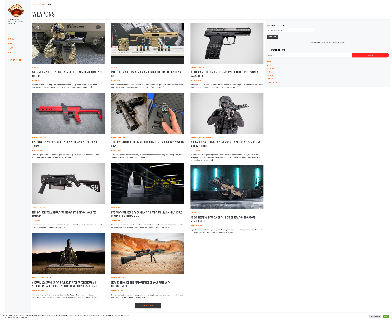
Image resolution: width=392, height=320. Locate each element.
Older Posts (147, 305)
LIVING (10, 43)
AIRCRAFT (35, 277)
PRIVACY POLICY (272, 82)
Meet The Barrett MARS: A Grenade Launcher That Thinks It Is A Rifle (146, 74)
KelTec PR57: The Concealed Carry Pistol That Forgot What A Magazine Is (224, 74)
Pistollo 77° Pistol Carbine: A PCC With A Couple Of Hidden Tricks (64, 144)
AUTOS (10, 30)
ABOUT (269, 65)
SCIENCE (10, 48)
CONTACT (270, 72)
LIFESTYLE (11, 39)
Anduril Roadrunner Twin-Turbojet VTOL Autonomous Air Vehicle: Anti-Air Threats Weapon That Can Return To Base (64, 284)
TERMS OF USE (272, 79)
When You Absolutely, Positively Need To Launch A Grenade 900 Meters (67, 74)
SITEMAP (270, 75)
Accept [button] (386, 316)
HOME (113, 207)
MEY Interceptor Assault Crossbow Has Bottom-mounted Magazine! (64, 214)
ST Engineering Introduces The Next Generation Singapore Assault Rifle (222, 219)
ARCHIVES (270, 68)
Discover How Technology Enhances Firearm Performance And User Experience (225, 144)
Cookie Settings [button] (375, 316)
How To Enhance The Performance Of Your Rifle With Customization (140, 284)
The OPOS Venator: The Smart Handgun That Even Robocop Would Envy (147, 144)
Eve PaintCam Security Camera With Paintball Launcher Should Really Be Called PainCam (146, 214)
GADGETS (11, 34)
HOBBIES (193, 67)
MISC (9, 52)
